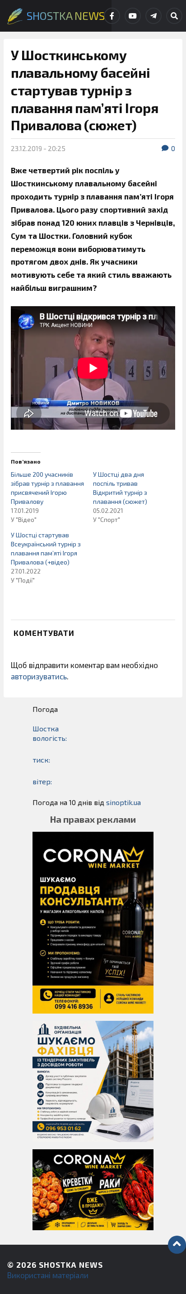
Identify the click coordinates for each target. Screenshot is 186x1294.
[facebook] (112, 16)
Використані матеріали (47, 1275)
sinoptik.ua (123, 802)
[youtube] (133, 16)
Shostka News (71, 1264)
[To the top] (177, 1245)
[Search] (174, 16)
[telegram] (153, 16)
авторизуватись (39, 676)
